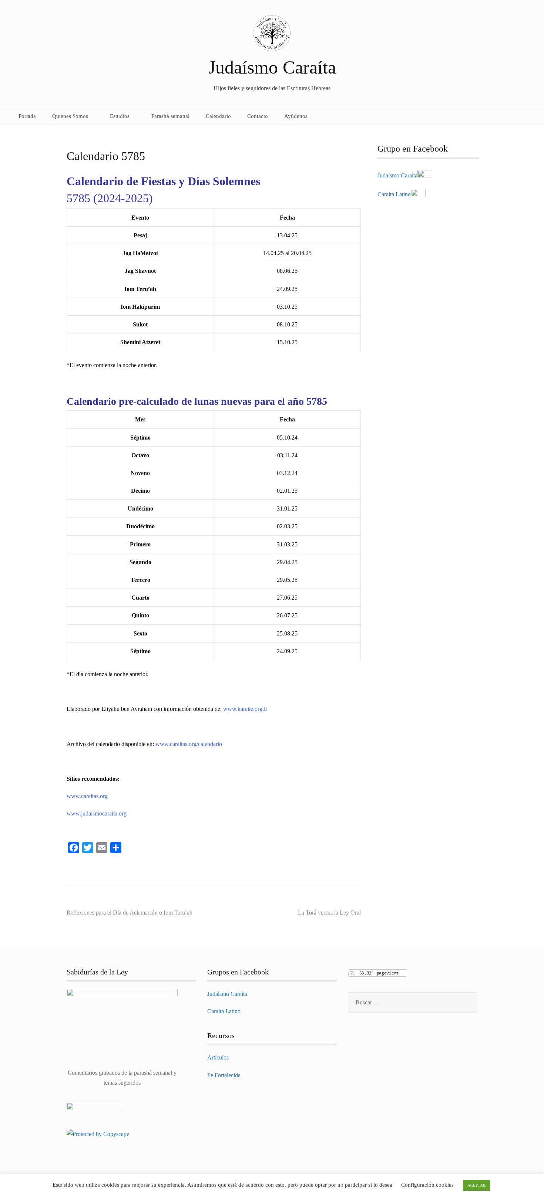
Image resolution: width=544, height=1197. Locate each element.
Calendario (218, 116)
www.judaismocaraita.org (97, 813)
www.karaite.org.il (245, 709)
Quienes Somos (70, 116)
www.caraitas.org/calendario (188, 744)
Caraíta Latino (394, 194)
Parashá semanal (170, 116)
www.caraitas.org (87, 796)
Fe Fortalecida (224, 1075)
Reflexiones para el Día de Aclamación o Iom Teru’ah (129, 912)
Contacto (257, 116)
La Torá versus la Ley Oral (329, 912)
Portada (27, 116)
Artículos (218, 1057)
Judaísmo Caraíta (272, 67)
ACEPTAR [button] (476, 1185)
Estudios (120, 116)
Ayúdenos (296, 116)
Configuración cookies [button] (427, 1185)
